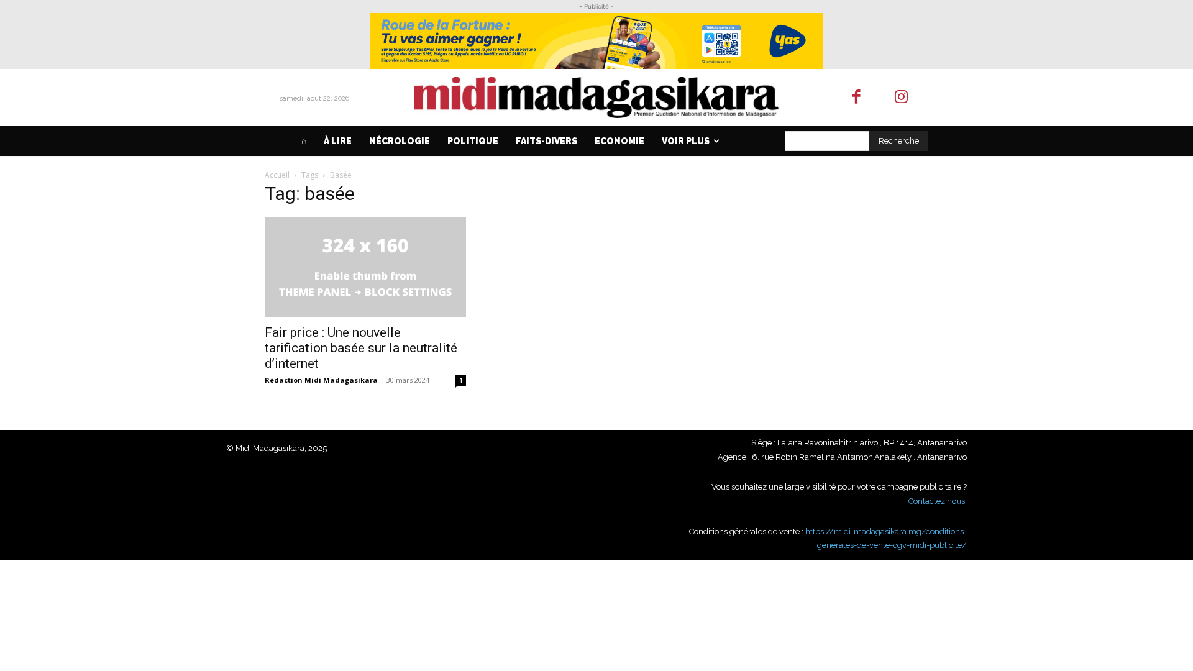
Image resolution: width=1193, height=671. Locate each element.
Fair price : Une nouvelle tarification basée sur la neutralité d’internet (361, 348)
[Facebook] (856, 97)
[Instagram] (901, 97)
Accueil (277, 175)
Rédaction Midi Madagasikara (321, 380)
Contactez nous (936, 501)
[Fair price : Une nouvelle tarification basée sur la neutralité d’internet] (365, 267)
